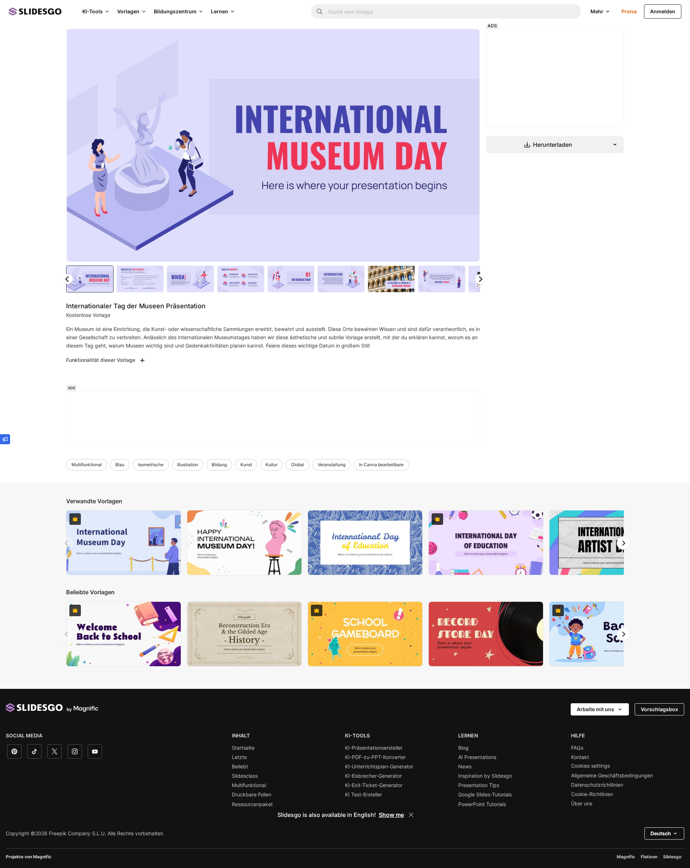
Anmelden (662, 11)
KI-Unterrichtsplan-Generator (379, 766)
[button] (480, 279)
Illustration (187, 464)
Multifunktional (87, 464)
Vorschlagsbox (659, 709)
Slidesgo (672, 856)
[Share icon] (467, 40)
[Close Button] (411, 815)
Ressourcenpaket (252, 804)
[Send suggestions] (5, 439)
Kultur (271, 464)
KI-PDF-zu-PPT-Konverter (375, 757)
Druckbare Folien (251, 794)
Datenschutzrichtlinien (597, 785)
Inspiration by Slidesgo (485, 776)
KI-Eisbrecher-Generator (373, 776)
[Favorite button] (449, 40)
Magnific (626, 856)
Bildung (219, 464)
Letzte (239, 757)
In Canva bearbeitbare (381, 464)
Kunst (246, 464)
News (465, 766)
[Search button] (319, 11)
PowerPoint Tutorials (482, 804)
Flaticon (649, 856)
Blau (119, 464)
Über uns (581, 803)
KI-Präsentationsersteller (373, 748)
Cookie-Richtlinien (592, 794)
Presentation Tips (478, 785)
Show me (391, 815)
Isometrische (151, 464)
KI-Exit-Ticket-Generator (373, 785)
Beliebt (240, 766)
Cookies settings (590, 766)
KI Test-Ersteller (363, 794)
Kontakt (580, 757)
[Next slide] (469, 145)
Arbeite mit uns (595, 709)
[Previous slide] (66, 543)
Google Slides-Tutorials (485, 794)
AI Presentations (477, 757)
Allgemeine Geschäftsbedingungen (612, 775)
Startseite (243, 748)
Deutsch (660, 833)
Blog (463, 748)
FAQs (577, 748)
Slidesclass (245, 776)
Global (297, 464)
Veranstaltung (331, 464)
